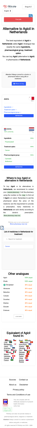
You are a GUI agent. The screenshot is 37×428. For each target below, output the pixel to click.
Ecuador (25, 342)
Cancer (7, 150)
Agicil (6, 99)
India (29, 340)
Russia (21, 362)
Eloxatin (6, 307)
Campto (6, 296)
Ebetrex (6, 303)
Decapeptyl (9, 285)
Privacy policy (18, 390)
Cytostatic (8, 159)
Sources (12, 380)
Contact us (23, 380)
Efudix (5, 281)
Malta (9, 352)
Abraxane (6, 288)
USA (15, 350)
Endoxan (6, 310)
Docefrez (6, 299)
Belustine (6, 292)
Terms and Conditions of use (18, 395)
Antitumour (8, 161)
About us (12, 385)
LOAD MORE (18, 316)
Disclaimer (23, 385)
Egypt (9, 340)
